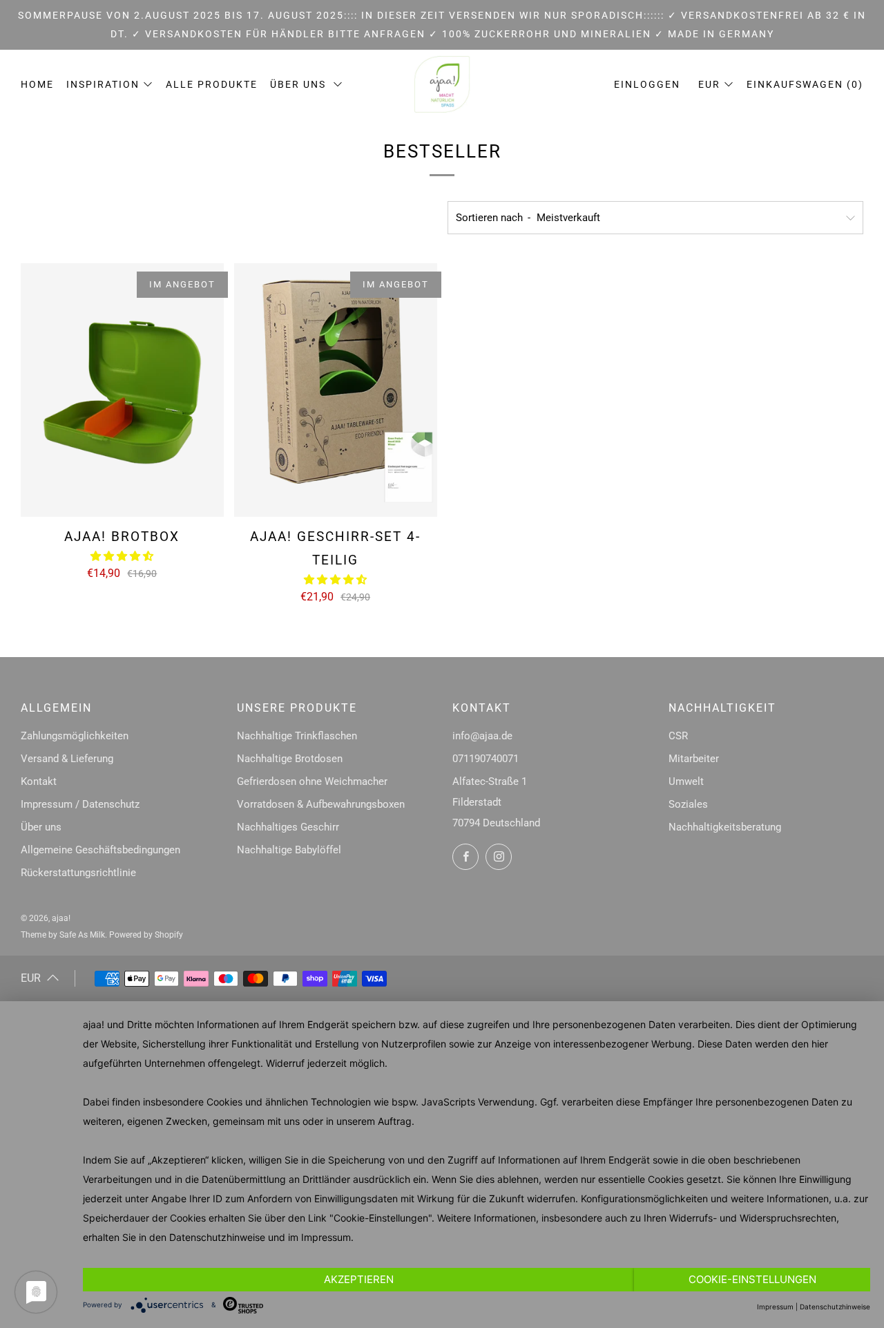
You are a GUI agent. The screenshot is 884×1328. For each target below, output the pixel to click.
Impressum (326, 1237)
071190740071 (485, 758)
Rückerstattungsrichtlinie (78, 872)
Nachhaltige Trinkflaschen (297, 736)
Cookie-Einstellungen (752, 1279)
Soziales (688, 804)
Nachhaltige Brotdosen (290, 758)
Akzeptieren (359, 1279)
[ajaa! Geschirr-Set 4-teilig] (335, 390)
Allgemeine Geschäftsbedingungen (100, 850)
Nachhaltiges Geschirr (288, 827)
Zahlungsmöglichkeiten (74, 736)
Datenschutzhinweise (217, 1237)
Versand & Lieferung (67, 758)
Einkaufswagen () (805, 84)
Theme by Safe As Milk (63, 935)
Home (37, 84)
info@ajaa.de (482, 736)
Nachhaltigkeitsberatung (725, 827)
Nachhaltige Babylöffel (289, 850)
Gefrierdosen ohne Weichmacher (312, 781)
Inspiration (103, 84)
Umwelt (686, 781)
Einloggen (647, 84)
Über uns (299, 84)
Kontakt (39, 781)
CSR (678, 736)
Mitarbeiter (694, 758)
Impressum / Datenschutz (80, 804)
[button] (121, 556)
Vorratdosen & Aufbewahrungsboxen (321, 804)
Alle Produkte (212, 84)
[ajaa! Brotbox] (122, 390)
